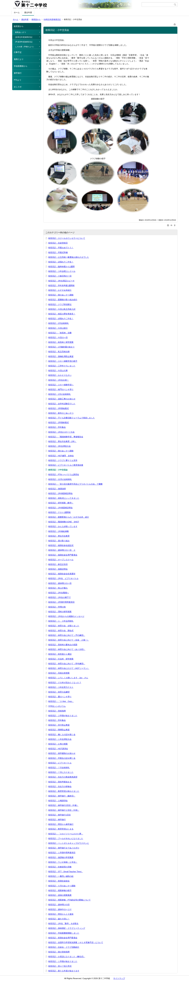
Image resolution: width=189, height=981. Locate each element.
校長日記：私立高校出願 (59, 351)
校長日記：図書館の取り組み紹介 (62, 299)
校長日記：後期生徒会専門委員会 (62, 555)
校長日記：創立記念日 (58, 564)
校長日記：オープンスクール (60, 560)
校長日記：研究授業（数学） (60, 503)
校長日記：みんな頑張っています (62, 526)
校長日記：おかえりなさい (60, 375)
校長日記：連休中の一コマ (60, 909)
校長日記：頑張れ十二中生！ (60, 262)
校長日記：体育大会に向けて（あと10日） (66, 649)
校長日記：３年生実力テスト (60, 687)
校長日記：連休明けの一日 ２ (61, 550)
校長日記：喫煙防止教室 (59, 730)
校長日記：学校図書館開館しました (63, 933)
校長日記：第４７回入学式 (60, 966)
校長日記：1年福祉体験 (58, 531)
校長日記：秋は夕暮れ (58, 588)
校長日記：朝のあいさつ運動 (60, 295)
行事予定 (18, 52)
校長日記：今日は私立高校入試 (61, 309)
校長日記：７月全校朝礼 (59, 767)
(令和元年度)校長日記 (52, 19)
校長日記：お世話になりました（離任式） (66, 956)
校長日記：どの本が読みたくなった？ (64, 682)
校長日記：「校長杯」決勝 (60, 333)
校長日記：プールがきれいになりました (65, 838)
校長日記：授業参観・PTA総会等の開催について (69, 900)
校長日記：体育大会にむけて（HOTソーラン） (68, 668)
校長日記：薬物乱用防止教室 (60, 356)
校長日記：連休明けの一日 (60, 583)
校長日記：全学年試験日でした (61, 404)
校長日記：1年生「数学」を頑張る (63, 923)
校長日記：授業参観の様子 (60, 890)
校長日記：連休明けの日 (59, 904)
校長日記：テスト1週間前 (59, 512)
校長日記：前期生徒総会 (59, 881)
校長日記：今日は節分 (58, 328)
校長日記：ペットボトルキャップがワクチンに (68, 843)
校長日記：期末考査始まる (60, 782)
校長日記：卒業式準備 (58, 252)
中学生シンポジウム (57, 706)
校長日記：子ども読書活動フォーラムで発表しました (71, 418)
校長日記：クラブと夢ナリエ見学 (62, 460)
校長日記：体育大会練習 (59, 692)
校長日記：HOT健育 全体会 (61, 456)
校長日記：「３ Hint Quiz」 (61, 701)
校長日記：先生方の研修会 (60, 786)
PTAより (17, 80)
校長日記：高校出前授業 (59, 673)
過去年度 (28, 12)
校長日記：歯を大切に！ (59, 919)
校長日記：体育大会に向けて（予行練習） (66, 635)
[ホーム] (77, 4)
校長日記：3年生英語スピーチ (61, 281)
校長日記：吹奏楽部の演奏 (60, 867)
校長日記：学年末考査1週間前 (61, 285)
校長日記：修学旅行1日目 (59, 815)
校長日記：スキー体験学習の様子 (62, 361)
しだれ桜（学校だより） (25, 47)
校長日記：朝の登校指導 (59, 952)
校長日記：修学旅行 (57, 819)
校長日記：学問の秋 (57, 607)
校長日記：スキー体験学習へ (60, 385)
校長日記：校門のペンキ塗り (60, 389)
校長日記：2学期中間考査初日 (61, 602)
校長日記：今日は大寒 (58, 370)
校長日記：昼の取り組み (59, 541)
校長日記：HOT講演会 (58, 749)
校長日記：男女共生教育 (59, 536)
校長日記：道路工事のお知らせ (61, 399)
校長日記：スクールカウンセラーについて (66, 238)
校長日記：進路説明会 (58, 569)
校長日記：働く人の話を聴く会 (61, 734)
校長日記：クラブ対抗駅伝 (60, 304)
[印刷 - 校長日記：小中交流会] (174, 24)
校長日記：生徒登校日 (58, 243)
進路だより (19, 59)
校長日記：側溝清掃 (57, 489)
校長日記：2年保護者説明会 (60, 493)
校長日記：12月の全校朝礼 (60, 479)
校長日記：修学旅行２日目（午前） (63, 810)
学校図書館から (20, 66)
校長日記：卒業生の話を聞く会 (61, 758)
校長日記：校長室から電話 (60, 654)
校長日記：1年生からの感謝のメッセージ (66, 616)
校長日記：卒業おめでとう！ (60, 247)
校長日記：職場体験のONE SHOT (63, 522)
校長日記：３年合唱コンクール (61, 271)
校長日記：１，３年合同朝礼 (60, 621)
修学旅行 (18, 73)
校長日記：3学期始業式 (58, 408)
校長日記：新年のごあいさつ (60, 413)
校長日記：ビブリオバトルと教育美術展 (65, 465)
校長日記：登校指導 (57, 711)
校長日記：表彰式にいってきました (63, 498)
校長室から (36, 19)
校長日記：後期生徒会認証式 (60, 545)
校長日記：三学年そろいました (61, 366)
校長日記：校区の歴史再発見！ (61, 314)
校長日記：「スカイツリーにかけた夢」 (65, 834)
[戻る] (171, 225)
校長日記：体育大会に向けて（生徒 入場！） (68, 640)
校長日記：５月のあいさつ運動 (61, 886)
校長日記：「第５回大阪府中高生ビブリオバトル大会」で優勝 (75, 484)
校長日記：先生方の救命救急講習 (62, 777)
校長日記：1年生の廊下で (59, 597)
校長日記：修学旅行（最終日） (61, 796)
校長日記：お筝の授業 (58, 744)
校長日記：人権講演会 (58, 800)
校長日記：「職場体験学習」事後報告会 (65, 437)
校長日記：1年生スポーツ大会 (61, 432)
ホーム (17, 12)
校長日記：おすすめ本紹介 (60, 290)
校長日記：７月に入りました (60, 772)
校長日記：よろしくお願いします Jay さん (68, 678)
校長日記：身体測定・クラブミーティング (66, 928)
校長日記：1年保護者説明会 (60, 508)
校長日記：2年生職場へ (58, 593)
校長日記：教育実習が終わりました (63, 791)
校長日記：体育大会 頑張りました (63, 626)
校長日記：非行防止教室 (59, 725)
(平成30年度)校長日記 (24, 42)
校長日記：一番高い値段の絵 (60, 876)
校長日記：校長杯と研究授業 (60, 342)
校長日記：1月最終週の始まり (61, 347)
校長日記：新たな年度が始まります (63, 971)
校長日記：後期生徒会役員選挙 (61, 574)
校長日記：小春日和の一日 (60, 276)
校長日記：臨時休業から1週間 (61, 266)
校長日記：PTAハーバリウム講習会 (63, 474)
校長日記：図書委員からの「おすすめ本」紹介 (68, 517)
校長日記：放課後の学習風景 (60, 857)
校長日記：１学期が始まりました (62, 961)
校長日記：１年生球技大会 (60, 739)
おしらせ (18, 87)
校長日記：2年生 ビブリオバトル (63, 578)
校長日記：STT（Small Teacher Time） (65, 871)
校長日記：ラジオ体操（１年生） (62, 862)
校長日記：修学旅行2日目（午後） (63, 805)
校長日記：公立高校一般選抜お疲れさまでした (68, 257)
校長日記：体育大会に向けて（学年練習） (66, 663)
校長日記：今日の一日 (58, 337)
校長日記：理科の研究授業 (60, 611)
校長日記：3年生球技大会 (59, 446)
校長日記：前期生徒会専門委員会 (62, 938)
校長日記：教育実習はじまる (60, 829)
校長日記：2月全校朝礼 (58, 323)
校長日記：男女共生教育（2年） (62, 441)
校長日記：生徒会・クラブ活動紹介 (63, 947)
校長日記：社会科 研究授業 (60, 659)
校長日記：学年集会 (57, 427)
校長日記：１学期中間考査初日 (61, 852)
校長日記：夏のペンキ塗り (60, 697)
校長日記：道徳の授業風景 (60, 895)
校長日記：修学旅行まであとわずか (63, 848)
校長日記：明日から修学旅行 (60, 824)
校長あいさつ (20, 32)
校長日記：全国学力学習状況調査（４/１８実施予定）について (75, 942)
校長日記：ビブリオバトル (60, 763)
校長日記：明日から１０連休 (60, 914)
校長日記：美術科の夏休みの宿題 (62, 645)
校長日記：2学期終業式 (58, 422)
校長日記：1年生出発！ (58, 380)
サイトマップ (119, 978)
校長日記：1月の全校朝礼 (59, 394)
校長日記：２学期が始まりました (62, 715)
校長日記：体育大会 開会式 (60, 630)
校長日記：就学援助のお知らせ (61, 753)
